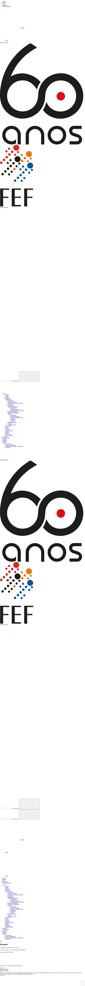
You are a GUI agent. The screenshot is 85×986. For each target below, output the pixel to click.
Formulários (13, 419)
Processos (7, 428)
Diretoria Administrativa (13, 406)
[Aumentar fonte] (10, 17)
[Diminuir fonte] (30, 17)
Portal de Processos (7, 6)
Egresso (4, 2)
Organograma (8, 425)
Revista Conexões (9, 430)
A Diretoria (13, 408)
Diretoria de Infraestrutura (13, 412)
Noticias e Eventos (9, 435)
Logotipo (7, 429)
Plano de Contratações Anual (17, 417)
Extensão (5, 439)
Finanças (10, 414)
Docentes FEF (8, 443)
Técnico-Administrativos (10, 445)
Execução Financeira (15, 416)
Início (1, 941)
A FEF (4, 393)
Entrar (6, 40)
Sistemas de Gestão (12, 424)
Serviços (12, 421)
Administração (8, 399)
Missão (6, 396)
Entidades (7, 431)
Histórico (7, 394)
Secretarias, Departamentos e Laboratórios (14, 446)
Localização (7, 447)
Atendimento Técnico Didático (17, 410)
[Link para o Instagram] (30, 391)
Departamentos (11, 405)
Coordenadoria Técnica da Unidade (15, 403)
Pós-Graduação (6, 437)
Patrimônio (13, 418)
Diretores (7, 397)
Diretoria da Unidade (12, 402)
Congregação (11, 400)
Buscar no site (15, 381)
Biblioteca (5, 441)
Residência (5, 5)
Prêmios (7, 433)
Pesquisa (4, 440)
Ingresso (4, 1)
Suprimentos (13, 415)
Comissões (10, 404)
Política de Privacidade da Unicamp (25, 974)
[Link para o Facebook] (10, 391)
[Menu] (10, 458)
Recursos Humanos (15, 409)
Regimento (7, 398)
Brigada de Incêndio (12, 422)
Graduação (5, 436)
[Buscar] (10, 798)
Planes (6, 427)
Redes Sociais (8, 434)
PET (4, 4)
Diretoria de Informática (13, 411)
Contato (4, 442)
